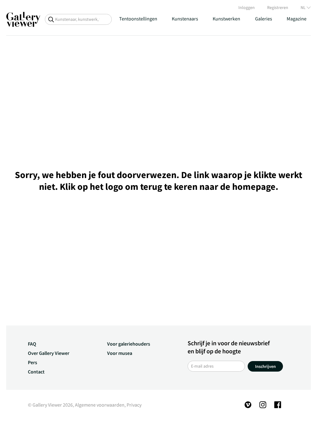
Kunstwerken (226, 18)
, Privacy (132, 405)
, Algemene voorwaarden (98, 405)
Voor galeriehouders (128, 344)
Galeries (263, 18)
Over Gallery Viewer (48, 353)
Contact (36, 371)
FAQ (32, 344)
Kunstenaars (185, 18)
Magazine (296, 18)
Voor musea (119, 353)
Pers (32, 362)
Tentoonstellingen (138, 18)
